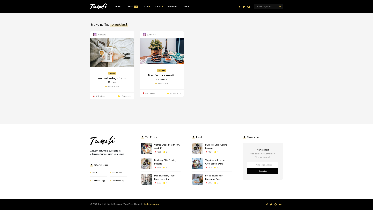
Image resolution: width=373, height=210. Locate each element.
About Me (172, 7)
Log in (95, 172)
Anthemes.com (151, 204)
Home (118, 7)
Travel (131, 7)
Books (112, 73)
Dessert (162, 70)
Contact (187, 7)
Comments (99, 181)
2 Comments (125, 96)
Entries (117, 172)
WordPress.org (118, 181)
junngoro (102, 35)
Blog (146, 7)
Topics (158, 7)
